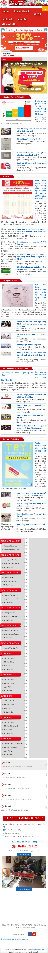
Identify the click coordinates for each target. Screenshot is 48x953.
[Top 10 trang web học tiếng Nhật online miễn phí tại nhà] (6, 505)
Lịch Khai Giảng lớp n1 (10, 747)
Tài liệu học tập (7, 19)
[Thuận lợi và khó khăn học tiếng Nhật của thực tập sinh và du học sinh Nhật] (6, 324)
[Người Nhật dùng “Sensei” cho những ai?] (6, 406)
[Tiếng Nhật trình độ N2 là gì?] (6, 144)
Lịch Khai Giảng (8, 662)
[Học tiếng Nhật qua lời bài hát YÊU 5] (8, 526)
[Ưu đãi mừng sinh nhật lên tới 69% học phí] (8, 246)
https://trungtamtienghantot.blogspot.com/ (14, 939)
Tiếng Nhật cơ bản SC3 (10, 599)
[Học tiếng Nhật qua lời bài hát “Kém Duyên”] (6, 517)
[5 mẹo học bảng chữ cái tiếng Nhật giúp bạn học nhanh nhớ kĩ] (6, 155)
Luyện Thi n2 (7, 730)
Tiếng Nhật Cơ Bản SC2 (11, 581)
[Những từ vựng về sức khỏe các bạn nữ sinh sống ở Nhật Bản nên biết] (6, 353)
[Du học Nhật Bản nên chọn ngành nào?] (6, 336)
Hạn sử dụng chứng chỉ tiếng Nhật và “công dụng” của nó (40, 292)
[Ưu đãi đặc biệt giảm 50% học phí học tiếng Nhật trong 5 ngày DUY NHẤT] (8, 259)
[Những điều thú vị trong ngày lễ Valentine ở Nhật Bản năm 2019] (6, 427)
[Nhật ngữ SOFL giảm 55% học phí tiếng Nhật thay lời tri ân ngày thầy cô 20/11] (8, 233)
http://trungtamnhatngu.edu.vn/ (22, 836)
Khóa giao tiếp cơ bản (10, 546)
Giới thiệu (37, 13)
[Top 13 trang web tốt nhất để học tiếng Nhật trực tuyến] (6, 131)
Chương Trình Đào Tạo (10, 595)
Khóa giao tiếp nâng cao (11, 550)
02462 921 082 (27, 846)
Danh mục (4, 7)
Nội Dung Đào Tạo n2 (10, 722)
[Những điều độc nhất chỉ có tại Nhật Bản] (6, 417)
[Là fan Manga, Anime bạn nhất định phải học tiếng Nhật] (6, 396)
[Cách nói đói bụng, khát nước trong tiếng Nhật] (6, 165)
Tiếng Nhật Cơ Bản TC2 (11, 634)
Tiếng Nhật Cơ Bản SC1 (11, 563)
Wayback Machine (37, 949)
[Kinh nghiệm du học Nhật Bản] (6, 346)
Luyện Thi (6, 666)
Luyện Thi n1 (7, 751)
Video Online (22, 19)
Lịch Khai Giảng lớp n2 (10, 726)
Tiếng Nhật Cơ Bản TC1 (11, 616)
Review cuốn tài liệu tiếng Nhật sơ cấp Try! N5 (40, 448)
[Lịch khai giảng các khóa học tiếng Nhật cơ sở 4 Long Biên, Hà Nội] (6, 270)
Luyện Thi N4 (7, 687)
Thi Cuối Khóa (8, 567)
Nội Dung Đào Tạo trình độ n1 (12, 744)
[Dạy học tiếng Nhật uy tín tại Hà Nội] (24, 3)
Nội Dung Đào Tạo (9, 658)
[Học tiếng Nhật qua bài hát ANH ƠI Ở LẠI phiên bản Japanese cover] (6, 494)
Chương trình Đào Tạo (10, 560)
